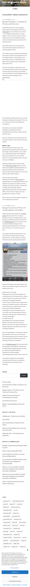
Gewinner (17, 519)
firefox (16, 513)
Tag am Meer (6, 419)
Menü (15, 8)
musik (19, 531)
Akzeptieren (15, 572)
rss (24, 537)
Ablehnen (15, 576)
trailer (16, 543)
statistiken (7, 543)
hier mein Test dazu (11, 165)
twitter (6, 546)
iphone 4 (6, 525)
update (15, 546)
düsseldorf (7, 510)
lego (5, 531)
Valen (3, 481)
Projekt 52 (7, 537)
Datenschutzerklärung (16, 584)
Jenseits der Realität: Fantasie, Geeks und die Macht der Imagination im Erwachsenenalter (14, 461)
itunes (15, 525)
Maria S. (4, 467)
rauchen (17, 537)
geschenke (7, 519)
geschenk (16, 516)
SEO (5, 540)
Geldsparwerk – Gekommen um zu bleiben (13, 416)
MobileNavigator (9, 222)
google (6, 522)
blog (19, 504)
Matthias (4, 445)
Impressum (24, 584)
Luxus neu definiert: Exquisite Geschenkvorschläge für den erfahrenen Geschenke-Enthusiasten (13, 469)
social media (14, 540)
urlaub (22, 546)
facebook (7, 513)
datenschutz (15, 507)
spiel (23, 540)
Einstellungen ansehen (15, 581)
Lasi (3, 459)
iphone (22, 522)
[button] (27, 550)
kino (22, 525)
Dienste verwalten (14, 567)
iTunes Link (5, 32)
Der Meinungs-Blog (14, 2)
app (5, 504)
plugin (17, 534)
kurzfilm (16, 528)
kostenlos (7, 528)
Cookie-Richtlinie (6, 584)
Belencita (5, 474)
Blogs (6, 507)
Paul (3, 454)
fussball (6, 516)
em (16, 510)
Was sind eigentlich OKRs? (14, 451)
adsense (6, 501)
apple (12, 504)
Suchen (4, 372)
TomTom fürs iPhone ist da (9, 401)
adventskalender (18, 501)
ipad (14, 522)
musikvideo (7, 534)
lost (12, 531)
